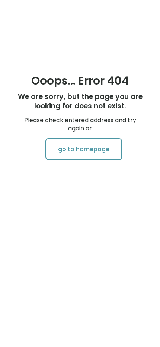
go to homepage (83, 149)
